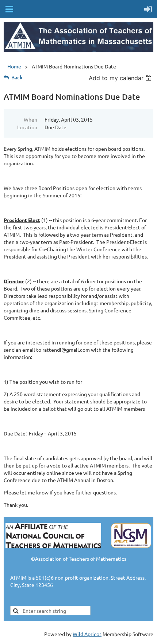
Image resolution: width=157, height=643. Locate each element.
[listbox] (121, 78)
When (30, 119)
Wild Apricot (87, 634)
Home (14, 66)
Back (17, 77)
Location (27, 127)
